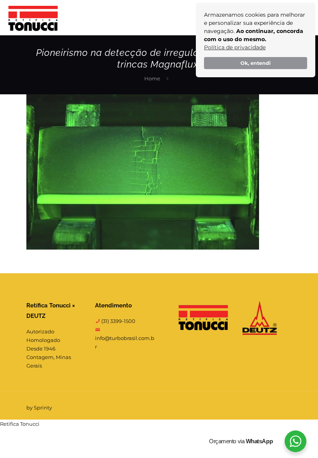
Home (152, 78)
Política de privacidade (235, 47)
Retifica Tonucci (20, 424)
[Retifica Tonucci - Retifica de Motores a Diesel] (33, 17)
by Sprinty (39, 407)
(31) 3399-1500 (117, 321)
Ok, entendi (255, 63)
